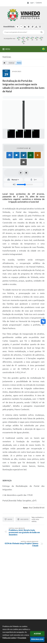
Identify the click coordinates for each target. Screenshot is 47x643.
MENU (7, 49)
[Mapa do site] (36, 26)
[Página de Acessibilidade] (40, 26)
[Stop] (26, 172)
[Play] (20, 172)
